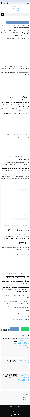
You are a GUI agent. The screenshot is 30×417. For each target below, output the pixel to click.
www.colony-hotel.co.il (17, 319)
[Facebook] (7, 3)
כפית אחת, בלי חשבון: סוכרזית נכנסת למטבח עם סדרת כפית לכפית (9, 340)
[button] (28, 3)
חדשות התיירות (24, 397)
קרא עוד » (15, 343)
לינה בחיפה (19, 17)
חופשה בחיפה (23, 17)
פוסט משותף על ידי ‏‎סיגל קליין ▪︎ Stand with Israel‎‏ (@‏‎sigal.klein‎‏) (14, 225)
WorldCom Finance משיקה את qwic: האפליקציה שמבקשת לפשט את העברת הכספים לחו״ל (10, 376)
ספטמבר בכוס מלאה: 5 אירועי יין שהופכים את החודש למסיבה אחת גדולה (9, 360)
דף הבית (28, 17)
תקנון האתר (15, 408)
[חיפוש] (2, 14)
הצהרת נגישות (15, 411)
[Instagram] (4, 3)
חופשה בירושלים (24, 401)
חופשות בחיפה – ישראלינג (17, 322)
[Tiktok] (1, 3)
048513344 (23, 316)
